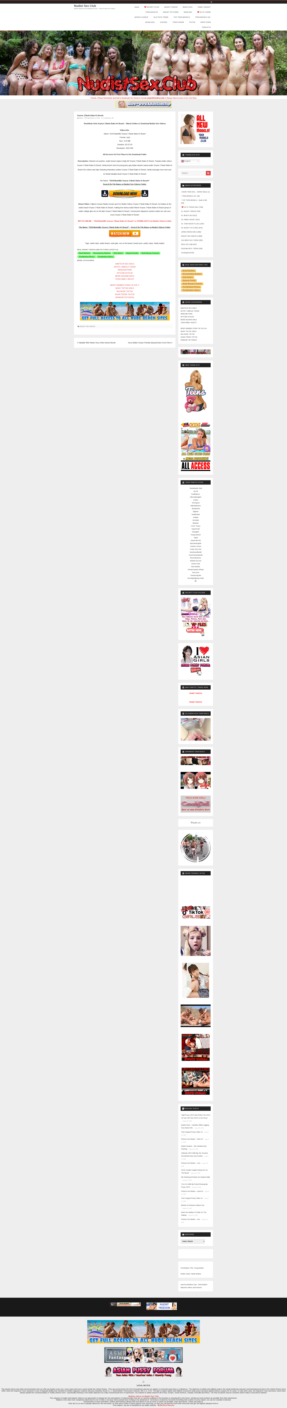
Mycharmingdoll (195, 543)
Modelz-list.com (195, 561)
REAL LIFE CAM (186, 244)
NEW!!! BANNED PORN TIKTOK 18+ (194, 328)
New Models (195, 567)
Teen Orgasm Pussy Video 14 (192, 1132)
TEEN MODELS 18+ (203, 17)
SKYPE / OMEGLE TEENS (125, 267)
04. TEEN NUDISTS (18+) (190, 224)
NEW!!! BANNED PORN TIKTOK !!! (124, 285)
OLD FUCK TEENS (160, 17)
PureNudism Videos (105, 256)
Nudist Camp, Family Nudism (191, 1274)
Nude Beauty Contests (150, 253)
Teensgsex (196, 503)
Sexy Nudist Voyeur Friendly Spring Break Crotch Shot (149, 343)
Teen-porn (195, 572)
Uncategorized (186, 253)
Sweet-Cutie (195, 564)
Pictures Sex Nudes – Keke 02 (192, 1139)
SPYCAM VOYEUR (125, 273)
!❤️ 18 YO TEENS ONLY (190, 207)
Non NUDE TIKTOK (125, 291)
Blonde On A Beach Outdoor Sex (192, 1205)
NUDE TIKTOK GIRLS (124, 288)
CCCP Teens (195, 526)
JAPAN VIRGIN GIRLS (189, 232)
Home (136, 7)
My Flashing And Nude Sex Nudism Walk (195, 1177)
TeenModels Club (195, 488)
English (187, 161)
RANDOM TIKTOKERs (124, 297)
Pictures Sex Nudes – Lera (190, 1163)
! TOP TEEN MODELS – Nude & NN (194, 200)
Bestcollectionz (195, 558)
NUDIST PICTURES (171, 12)
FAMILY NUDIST (204, 7)
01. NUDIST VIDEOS (188, 211)
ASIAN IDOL (150, 22)
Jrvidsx (195, 500)
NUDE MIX (188, 12)
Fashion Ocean (195, 546)
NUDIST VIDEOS (171, 7)
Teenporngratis (195, 575)
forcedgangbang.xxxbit (196, 578)
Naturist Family (132, 253)
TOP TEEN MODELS (181, 17)
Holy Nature (118, 253)
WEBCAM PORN (125, 270)
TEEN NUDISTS (151, 12)
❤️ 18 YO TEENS (204, 12)
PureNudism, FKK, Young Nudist (192, 1268)
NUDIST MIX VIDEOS (87, 326)
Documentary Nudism (102, 253)
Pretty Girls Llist (195, 549)
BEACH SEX (187, 7)
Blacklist (196, 523)
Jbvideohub (196, 509)
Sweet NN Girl (196, 540)
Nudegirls (195, 532)
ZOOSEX (163, 22)
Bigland (195, 511)
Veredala (195, 520)
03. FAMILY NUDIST (188, 219)
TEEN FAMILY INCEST (124, 279)
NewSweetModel (196, 552)
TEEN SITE (206, 27)
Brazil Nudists (84, 253)
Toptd (196, 538)
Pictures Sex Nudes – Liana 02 (192, 1191)
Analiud (195, 517)
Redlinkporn (195, 494)
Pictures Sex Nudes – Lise (190, 1219)
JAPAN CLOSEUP (141, 17)
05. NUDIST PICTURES (189, 228)
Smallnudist (196, 514)
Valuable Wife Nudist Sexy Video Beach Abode (97, 343)
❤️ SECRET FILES (151, 7)
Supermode (196, 529)
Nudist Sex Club (85, 5)
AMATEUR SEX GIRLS (124, 264)
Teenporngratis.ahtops (196, 569)
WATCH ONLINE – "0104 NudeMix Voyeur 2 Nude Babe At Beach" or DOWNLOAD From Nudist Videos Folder (125, 221)
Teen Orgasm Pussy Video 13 (192, 1198)
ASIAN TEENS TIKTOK (125, 294)
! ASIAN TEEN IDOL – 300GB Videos (194, 192)
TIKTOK (192, 22)
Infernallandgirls (195, 497)
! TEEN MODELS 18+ (188, 196)
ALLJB (196, 491)
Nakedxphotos (195, 506)
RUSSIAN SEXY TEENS (189, 248)
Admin (81, 118)
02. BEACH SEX (187, 215)
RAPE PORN (205, 22)
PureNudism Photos (87, 256)
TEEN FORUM (178, 22)
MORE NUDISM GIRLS (124, 276)
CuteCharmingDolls (196, 555)
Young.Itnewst (196, 535)
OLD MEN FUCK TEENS (189, 240)
